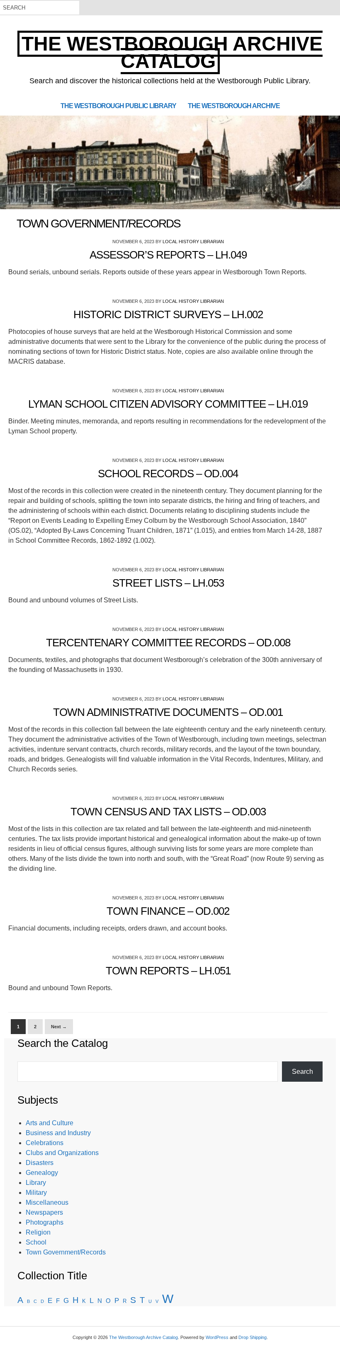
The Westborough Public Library (118, 105)
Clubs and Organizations (62, 1152)
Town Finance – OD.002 (168, 911)
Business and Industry (58, 1132)
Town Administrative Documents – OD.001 (168, 712)
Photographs (44, 1222)
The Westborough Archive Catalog (172, 52)
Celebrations (44, 1142)
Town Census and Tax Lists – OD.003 (168, 811)
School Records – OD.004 (168, 473)
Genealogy (42, 1172)
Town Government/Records (66, 1252)
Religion (38, 1232)
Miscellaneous (47, 1202)
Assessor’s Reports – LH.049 (168, 255)
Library (36, 1182)
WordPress (217, 1337)
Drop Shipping (252, 1337)
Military (36, 1192)
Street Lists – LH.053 (168, 583)
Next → (59, 1026)
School (36, 1242)
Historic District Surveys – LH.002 (168, 314)
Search (302, 1071)
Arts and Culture (49, 1122)
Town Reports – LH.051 (168, 970)
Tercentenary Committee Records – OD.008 (168, 642)
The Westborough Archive (234, 105)
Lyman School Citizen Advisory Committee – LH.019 (168, 404)
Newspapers (44, 1212)
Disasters (39, 1162)
